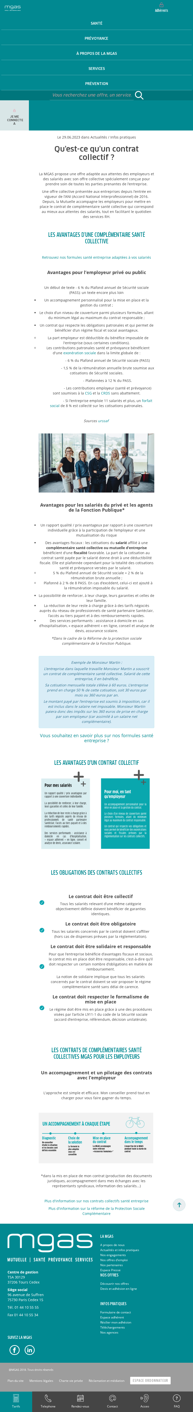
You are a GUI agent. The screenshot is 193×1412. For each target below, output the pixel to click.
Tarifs (16, 1406)
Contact (112, 1406)
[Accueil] (12, 7)
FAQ (177, 1406)
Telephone (48, 1406)
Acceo (144, 1406)
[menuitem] (96, 22)
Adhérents (161, 11)
